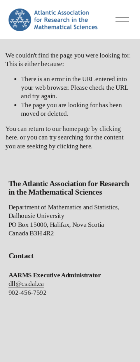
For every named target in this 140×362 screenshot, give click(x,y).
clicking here (74, 146)
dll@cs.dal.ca (26, 283)
